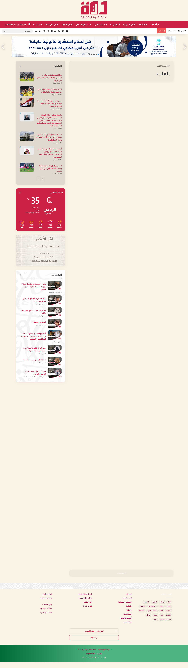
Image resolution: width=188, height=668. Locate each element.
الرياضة (129, 610)
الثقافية (129, 606)
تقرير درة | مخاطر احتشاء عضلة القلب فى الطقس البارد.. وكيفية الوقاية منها (95, 397)
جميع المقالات (47, 605)
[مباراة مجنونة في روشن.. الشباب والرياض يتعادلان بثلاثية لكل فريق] (27, 76)
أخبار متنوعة (52, 24)
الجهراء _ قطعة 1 (39, 322)
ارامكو (162, 602)
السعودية (152, 606)
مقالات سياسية (46, 609)
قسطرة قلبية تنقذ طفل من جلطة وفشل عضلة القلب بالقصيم (97, 303)
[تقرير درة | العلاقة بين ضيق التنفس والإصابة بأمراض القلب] (94, 134)
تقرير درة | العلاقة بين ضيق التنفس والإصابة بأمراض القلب (95, 99)
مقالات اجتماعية (46, 613)
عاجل (148, 615)
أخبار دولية (115, 24)
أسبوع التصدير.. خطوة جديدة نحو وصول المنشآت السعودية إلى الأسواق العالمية (33, 336)
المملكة (143, 24)
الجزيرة (154, 602)
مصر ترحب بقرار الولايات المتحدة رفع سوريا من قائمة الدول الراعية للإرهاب (49, 103)
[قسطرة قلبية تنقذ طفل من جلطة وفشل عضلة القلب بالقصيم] (94, 332)
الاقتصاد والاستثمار (125, 602)
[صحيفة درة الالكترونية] (94, 10)
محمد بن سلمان (83, 24)
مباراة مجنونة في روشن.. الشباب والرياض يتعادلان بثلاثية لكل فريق (49, 77)
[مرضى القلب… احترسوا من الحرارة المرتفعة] (94, 515)
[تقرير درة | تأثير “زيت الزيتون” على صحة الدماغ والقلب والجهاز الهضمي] (149, 332)
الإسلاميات (127, 614)
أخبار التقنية (67, 24)
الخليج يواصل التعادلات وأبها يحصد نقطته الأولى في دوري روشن (50, 168)
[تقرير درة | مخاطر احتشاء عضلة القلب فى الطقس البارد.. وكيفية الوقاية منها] (94, 426)
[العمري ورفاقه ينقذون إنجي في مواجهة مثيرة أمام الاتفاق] (27, 91)
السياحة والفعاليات (85, 594)
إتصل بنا (99, 654)
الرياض (161, 606)
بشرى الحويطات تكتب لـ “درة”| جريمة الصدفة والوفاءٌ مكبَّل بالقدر (34, 286)
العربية (168, 611)
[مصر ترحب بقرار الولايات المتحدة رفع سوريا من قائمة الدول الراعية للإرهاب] (27, 102)
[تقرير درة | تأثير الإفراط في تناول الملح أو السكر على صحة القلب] (149, 125)
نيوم (155, 619)
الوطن (168, 615)
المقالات (38, 24)
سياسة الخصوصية (85, 598)
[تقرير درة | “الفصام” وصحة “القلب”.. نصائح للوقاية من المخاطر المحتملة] (149, 229)
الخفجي (146, 602)
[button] (98, 54)
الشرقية (142, 606)
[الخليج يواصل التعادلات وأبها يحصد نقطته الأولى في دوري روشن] (27, 167)
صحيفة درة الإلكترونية (87, 649)
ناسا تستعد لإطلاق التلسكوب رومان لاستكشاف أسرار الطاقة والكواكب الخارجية (49, 137)
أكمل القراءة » (162, 162)
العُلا (161, 611)
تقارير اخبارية (127, 598)
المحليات (111, 294)
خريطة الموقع (90, 654)
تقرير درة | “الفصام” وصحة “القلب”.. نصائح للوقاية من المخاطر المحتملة (149, 202)
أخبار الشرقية (129, 24)
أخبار (169, 602)
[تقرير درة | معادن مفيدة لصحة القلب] (149, 421)
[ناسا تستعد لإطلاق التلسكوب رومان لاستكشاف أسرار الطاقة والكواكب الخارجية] (27, 136)
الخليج (169, 606)
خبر (162, 615)
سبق (155, 615)
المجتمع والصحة (163, 90)
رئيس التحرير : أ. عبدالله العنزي (15, 24)
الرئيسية (155, 24)
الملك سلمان (100, 24)
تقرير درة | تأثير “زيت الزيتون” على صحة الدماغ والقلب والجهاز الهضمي (148, 303)
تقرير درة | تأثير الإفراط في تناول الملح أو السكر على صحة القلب (151, 99)
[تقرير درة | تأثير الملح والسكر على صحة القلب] (94, 233)
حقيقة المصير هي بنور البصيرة (34, 360)
